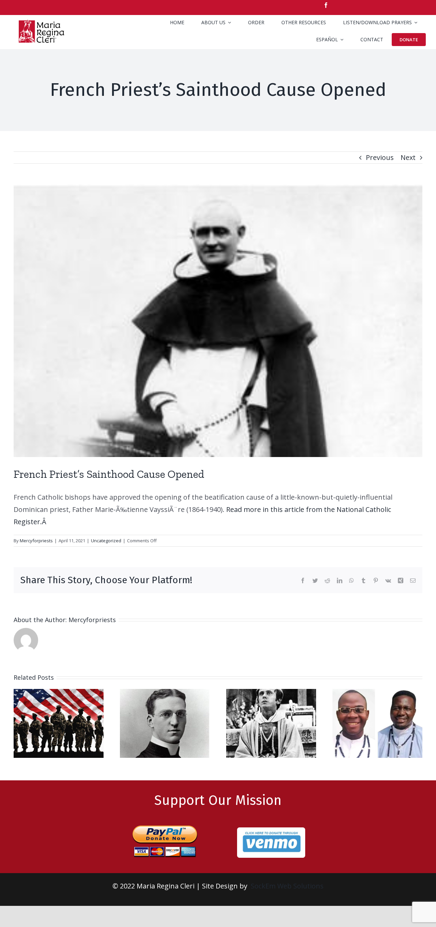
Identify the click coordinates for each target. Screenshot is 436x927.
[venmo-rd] (271, 830)
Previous (380, 157)
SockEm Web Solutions (287, 886)
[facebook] (326, 5)
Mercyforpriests (36, 541)
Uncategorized (106, 541)
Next (408, 157)
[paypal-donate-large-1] (165, 822)
